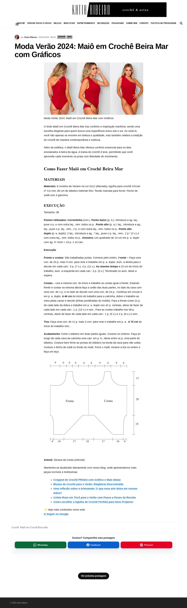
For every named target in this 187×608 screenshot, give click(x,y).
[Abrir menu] (17, 24)
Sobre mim (131, 23)
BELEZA (57, 23)
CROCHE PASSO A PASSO (39, 23)
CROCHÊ (21, 23)
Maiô (69, 36)
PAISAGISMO (118, 23)
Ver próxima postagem (93, 576)
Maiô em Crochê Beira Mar (34, 527)
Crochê (15, 527)
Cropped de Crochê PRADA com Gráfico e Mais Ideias (87, 479)
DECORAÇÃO (103, 23)
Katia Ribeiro (30, 37)
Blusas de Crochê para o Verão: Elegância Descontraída (88, 484)
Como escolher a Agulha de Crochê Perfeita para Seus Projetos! (93, 501)
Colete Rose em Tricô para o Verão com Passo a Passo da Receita (94, 497)
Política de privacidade (163, 23)
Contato (144, 23)
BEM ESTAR (69, 23)
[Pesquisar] (181, 23)
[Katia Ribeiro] (93, 9)
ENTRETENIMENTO (86, 23)
